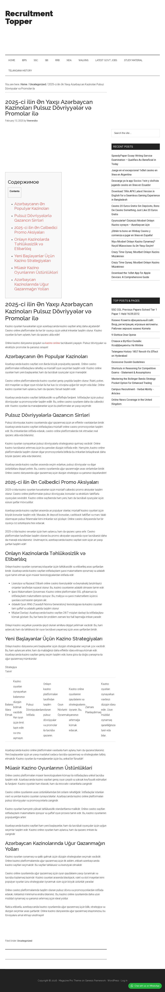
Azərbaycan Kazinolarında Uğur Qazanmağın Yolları (31, 284)
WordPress (113, 980)
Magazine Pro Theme (70, 980)
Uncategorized (24, 940)
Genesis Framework (95, 980)
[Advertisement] (114, 27)
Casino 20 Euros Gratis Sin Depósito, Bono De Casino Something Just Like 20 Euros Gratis (135, 210)
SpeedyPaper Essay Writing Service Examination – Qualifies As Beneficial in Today (134, 160)
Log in (124, 980)
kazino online (52, 343)
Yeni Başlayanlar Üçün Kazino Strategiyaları (34, 258)
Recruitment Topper (29, 17)
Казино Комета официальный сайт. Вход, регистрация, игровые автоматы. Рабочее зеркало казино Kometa (135, 324)
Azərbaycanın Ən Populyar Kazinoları (31, 206)
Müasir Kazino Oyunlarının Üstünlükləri (36, 270)
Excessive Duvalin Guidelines (128, 362)
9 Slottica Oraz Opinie (124, 334)
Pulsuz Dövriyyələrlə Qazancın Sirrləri (33, 218)
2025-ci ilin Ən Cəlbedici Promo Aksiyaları (35, 230)
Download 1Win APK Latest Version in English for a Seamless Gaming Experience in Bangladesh (136, 195)
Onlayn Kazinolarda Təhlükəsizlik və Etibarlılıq (31, 244)
